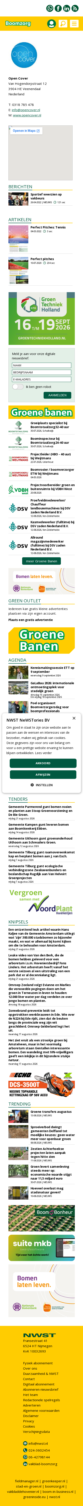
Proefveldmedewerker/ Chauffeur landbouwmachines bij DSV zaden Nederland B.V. (50, 506)
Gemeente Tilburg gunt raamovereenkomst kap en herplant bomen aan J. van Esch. (41, 854)
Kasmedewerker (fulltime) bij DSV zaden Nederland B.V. (52, 524)
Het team (30, 1394)
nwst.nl (54, 1497)
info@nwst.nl (38, 1443)
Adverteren (32, 1405)
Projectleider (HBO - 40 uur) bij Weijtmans (51, 456)
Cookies (29, 1426)
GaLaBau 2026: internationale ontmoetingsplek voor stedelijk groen (52, 687)
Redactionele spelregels (41, 1400)
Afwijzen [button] (43, 774)
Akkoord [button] (43, 763)
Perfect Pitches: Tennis (48, 227)
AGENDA (17, 660)
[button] (42, 784)
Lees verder (43, 753)
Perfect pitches (42, 259)
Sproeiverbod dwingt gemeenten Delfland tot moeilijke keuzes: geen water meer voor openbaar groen (53, 1133)
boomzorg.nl (54, 1486)
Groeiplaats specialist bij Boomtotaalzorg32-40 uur (50, 425)
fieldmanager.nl (26, 1481)
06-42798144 (39, 1457)
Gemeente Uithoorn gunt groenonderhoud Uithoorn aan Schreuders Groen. (40, 840)
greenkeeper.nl (53, 1481)
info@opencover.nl (26, 110)
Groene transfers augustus (51, 1112)
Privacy (28, 1421)
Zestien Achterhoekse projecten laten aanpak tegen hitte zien (48, 1153)
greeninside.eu (34, 1497)
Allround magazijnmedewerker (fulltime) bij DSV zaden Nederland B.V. (48, 543)
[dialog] (41, 753)
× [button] (73, 718)
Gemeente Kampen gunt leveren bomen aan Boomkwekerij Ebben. (38, 826)
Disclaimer (31, 1416)
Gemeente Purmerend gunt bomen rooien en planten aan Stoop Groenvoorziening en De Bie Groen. (40, 811)
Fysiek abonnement (38, 1363)
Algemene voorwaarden (41, 1410)
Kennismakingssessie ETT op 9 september (52, 670)
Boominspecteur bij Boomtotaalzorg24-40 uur (50, 440)
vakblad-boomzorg (43, 1464)
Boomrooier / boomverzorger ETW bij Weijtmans (52, 471)
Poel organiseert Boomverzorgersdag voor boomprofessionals (50, 707)
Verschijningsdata (36, 1431)
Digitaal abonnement (38, 1384)
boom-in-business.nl (58, 1491)
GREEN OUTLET (24, 601)
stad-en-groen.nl (28, 1486)
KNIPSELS (18, 922)
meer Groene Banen (41, 561)
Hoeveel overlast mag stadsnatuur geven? (47, 1190)
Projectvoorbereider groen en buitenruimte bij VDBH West (53, 487)
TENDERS (18, 799)
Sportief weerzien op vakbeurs (46, 196)
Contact (29, 1379)
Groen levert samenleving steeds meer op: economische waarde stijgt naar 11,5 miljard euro (51, 1172)
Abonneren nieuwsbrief (40, 1389)
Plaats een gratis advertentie (30, 620)
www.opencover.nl (27, 115)
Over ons (30, 1368)
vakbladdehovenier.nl (23, 1491)
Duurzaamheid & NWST (41, 1373)
